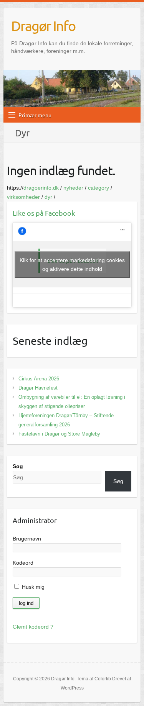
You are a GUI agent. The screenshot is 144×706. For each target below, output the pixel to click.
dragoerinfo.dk (41, 188)
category (98, 188)
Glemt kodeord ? (33, 627)
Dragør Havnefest (38, 388)
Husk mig (32, 587)
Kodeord (23, 563)
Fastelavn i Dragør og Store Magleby (59, 434)
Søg (18, 466)
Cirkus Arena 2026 (38, 379)
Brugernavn (27, 539)
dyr (48, 197)
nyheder (73, 188)
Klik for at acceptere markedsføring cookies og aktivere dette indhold (72, 264)
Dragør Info (43, 26)
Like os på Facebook (44, 213)
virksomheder (23, 197)
